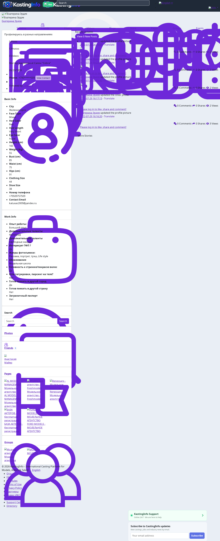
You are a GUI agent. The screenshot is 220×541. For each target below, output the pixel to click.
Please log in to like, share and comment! (103, 55)
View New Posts (87, 36)
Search (63, 321)
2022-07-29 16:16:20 (91, 116)
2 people (28, 85)
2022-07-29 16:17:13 (91, 98)
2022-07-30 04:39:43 (91, 44)
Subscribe (197, 535)
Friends (8, 348)
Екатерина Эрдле (12, 21)
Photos (8, 333)
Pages (7, 373)
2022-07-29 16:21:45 (91, 80)
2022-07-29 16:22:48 (91, 62)
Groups (8, 442)
